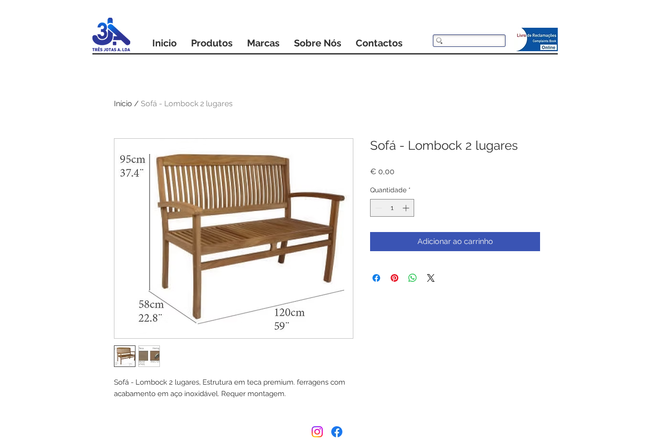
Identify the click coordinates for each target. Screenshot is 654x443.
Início (123, 103)
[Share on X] (431, 278)
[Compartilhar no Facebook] (376, 278)
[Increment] (407, 207)
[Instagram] (317, 431)
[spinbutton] (392, 207)
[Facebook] (336, 431)
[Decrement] (377, 207)
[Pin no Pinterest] (394, 278)
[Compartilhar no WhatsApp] (412, 278)
